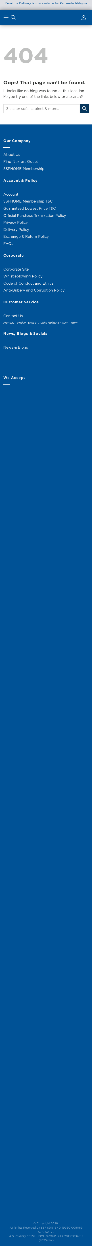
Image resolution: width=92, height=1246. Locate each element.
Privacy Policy (15, 222)
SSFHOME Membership (23, 168)
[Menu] (6, 18)
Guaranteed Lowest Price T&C (29, 208)
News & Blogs (15, 347)
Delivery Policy (16, 229)
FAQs (8, 243)
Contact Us (13, 315)
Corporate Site (16, 269)
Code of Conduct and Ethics (28, 283)
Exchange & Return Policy (26, 236)
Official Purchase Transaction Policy (34, 215)
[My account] (83, 18)
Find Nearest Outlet (20, 161)
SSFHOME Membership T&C (28, 201)
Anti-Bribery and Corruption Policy (34, 290)
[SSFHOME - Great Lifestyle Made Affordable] (46, 17)
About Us (11, 154)
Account (10, 194)
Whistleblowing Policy (22, 276)
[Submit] (84, 108)
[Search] (13, 18)
